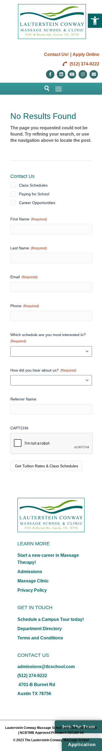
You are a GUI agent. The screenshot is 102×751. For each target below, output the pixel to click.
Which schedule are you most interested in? (48, 338)
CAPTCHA (19, 428)
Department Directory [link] (39, 628)
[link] (95, 21)
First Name (28, 219)
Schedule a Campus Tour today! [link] (50, 619)
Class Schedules (33, 185)
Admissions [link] (29, 571)
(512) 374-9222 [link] (84, 64)
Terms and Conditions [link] (40, 638)
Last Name (28, 248)
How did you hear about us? (43, 370)
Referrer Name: (23, 399)
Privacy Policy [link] (32, 590)
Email (24, 277)
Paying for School (34, 194)
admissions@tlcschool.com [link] (46, 666)
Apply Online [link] (86, 54)
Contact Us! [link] (56, 54)
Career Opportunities (37, 203)
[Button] (44, 88)
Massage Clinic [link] (33, 581)
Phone (24, 306)
